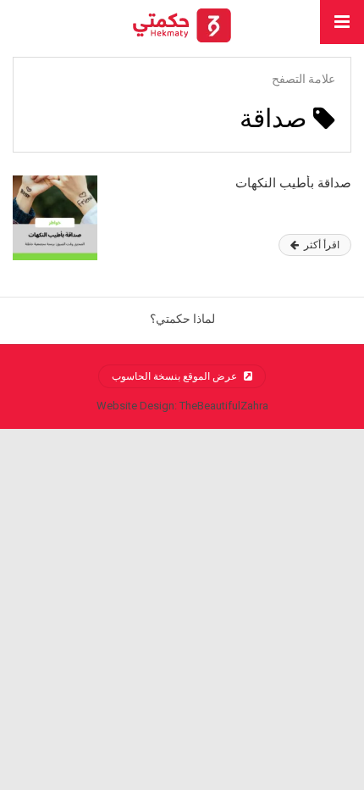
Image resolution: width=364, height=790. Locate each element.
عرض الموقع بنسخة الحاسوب (176, 376)
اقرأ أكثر (320, 245)
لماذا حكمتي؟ (182, 318)
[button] (342, 22)
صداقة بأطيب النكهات (293, 183)
